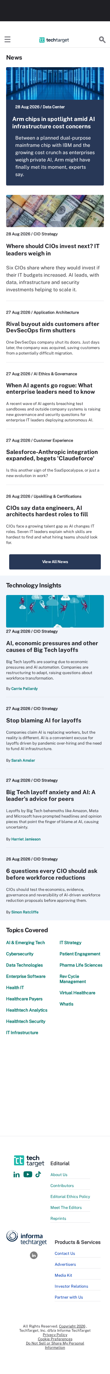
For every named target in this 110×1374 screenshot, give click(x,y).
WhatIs (66, 1004)
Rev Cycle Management (73, 979)
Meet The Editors (66, 1207)
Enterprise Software (26, 976)
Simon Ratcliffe (24, 912)
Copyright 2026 (72, 1326)
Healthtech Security (25, 1021)
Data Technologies (24, 965)
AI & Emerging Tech (25, 942)
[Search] (102, 39)
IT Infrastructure (22, 1032)
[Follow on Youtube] (29, 1174)
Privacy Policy (55, 1335)
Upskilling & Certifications (58, 496)
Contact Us (65, 1253)
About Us (59, 1174)
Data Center (54, 107)
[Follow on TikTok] (38, 1174)
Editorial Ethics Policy (70, 1196)
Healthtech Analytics (26, 1010)
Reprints (58, 1218)
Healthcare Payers (24, 998)
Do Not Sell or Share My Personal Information (55, 1345)
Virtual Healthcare (77, 992)
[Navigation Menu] (7, 39)
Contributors (62, 1185)
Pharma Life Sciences (81, 965)
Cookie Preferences (55, 1339)
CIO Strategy (46, 234)
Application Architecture (56, 312)
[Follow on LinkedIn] (16, 1174)
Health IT (15, 987)
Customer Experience (53, 440)
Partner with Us (69, 1297)
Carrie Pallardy (24, 689)
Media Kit (63, 1275)
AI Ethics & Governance (55, 374)
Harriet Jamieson (26, 839)
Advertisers (65, 1264)
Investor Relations (71, 1286)
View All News (55, 561)
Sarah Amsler (23, 760)
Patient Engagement (80, 953)
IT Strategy (70, 942)
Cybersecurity (19, 953)
